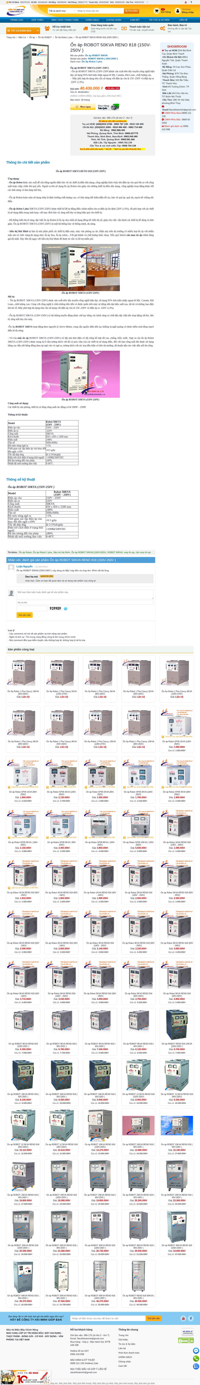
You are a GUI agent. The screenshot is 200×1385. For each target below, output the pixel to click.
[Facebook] (191, 2)
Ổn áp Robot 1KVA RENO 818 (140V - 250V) (177, 843)
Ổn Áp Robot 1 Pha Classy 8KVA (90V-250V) (23, 742)
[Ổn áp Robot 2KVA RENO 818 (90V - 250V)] (177, 874)
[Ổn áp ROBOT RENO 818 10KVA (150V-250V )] (177, 1025)
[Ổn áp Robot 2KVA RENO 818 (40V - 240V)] (61, 924)
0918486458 (42, 2)
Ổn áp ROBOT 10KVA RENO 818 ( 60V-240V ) (61, 1095)
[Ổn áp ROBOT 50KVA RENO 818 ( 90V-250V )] (61, 1277)
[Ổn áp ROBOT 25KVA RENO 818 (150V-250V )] (23, 1226)
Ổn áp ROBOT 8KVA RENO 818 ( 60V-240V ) (100, 1045)
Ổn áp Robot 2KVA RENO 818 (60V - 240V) (23, 944)
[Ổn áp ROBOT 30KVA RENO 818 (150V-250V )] (100, 1226)
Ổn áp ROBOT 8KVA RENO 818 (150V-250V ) (23, 1045)
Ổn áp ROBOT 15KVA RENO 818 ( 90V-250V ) (138, 1145)
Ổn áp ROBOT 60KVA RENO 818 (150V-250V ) (100, 1296)
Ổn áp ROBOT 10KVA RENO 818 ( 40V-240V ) (100, 1095)
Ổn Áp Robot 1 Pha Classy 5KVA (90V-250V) (100, 692)
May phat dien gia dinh (144, 1383)
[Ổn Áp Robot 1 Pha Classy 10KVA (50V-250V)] (23, 672)
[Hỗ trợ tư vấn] (196, 1358)
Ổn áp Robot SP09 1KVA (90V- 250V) (23, 793)
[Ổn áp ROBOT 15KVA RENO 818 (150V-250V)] (100, 1125)
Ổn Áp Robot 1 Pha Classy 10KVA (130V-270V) (100, 742)
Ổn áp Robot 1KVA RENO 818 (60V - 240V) (61, 893)
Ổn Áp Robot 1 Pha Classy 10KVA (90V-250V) (138, 742)
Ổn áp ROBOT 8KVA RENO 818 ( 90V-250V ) (61, 1045)
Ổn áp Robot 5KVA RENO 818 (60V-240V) (138, 994)
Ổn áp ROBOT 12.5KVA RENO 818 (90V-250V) (177, 1095)
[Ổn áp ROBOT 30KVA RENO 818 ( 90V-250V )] (138, 1226)
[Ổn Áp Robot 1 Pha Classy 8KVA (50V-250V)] (61, 722)
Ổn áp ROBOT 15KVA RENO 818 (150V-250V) (100, 1145)
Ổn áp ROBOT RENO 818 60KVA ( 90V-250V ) (138, 1296)
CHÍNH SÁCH (92, 20)
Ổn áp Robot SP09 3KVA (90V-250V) (177, 793)
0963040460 (104, 2)
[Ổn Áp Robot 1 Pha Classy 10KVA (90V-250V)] (138, 722)
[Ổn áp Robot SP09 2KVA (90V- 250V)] (100, 773)
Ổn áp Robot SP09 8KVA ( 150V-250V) (100, 843)
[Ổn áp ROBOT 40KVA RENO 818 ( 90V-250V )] (23, 1277)
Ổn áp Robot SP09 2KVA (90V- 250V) (100, 793)
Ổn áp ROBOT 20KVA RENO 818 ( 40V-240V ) (177, 1196)
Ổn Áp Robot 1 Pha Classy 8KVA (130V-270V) (177, 692)
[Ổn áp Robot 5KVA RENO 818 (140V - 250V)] (61, 974)
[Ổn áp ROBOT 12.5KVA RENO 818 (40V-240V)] (61, 1125)
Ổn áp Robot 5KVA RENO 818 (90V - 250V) (100, 994)
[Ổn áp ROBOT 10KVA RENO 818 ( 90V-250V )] (23, 1075)
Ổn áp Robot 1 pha (42, 552)
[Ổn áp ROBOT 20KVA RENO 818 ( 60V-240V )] (138, 1176)
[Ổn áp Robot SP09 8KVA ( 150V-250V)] (100, 823)
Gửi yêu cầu (154, 1318)
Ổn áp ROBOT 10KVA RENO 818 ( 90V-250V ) (23, 1095)
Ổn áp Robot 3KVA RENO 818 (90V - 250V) (138, 944)
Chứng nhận (113, 20)
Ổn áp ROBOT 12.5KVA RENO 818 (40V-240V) (62, 1145)
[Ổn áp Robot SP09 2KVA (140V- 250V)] (61, 773)
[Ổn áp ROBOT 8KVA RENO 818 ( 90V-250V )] (61, 1025)
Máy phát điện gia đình (103, 1383)
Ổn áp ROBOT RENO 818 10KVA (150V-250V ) (177, 1045)
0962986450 (62, 2)
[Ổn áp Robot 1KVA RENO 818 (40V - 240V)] (100, 874)
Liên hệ (183, 20)
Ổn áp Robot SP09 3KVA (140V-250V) (138, 793)
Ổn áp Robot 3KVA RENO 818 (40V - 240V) (23, 994)
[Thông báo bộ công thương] (188, 1332)
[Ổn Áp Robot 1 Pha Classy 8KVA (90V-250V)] (23, 722)
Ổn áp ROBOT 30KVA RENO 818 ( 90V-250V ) (138, 1246)
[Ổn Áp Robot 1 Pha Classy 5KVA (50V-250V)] (138, 672)
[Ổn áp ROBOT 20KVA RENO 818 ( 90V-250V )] (100, 1176)
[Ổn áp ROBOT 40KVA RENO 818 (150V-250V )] (177, 1226)
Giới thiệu (37, 20)
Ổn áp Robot (25, 552)
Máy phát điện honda (82, 1383)
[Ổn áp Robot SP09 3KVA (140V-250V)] (138, 773)
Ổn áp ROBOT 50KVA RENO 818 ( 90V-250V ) (61, 1296)
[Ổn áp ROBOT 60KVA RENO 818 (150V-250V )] (100, 1277)
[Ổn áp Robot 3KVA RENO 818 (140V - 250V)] (100, 924)
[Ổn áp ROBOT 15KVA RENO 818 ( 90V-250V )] (138, 1125)
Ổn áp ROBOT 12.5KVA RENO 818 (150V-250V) (138, 1095)
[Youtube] (186, 2)
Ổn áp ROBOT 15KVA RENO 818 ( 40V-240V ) (23, 1196)
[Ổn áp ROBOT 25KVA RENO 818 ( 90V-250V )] (61, 1226)
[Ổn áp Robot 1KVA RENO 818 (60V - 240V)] (61, 874)
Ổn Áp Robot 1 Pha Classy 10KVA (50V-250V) (23, 692)
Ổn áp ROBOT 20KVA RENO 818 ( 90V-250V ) (100, 1196)
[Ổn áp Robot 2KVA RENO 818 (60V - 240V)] (23, 924)
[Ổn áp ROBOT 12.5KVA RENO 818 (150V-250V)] (138, 1075)
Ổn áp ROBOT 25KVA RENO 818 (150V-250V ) (23, 1246)
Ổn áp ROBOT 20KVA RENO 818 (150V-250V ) (61, 1196)
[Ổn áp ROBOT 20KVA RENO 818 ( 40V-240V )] (177, 1176)
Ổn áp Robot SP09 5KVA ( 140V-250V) (23, 843)
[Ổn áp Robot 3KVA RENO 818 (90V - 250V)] (138, 924)
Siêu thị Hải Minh (61, 552)
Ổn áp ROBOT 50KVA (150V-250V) (88, 552)
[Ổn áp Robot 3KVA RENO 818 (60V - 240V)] (177, 924)
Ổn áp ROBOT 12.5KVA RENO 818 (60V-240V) (23, 1145)
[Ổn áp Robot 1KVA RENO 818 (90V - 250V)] (23, 874)
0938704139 (139, 2)
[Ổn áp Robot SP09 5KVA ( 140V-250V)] (23, 823)
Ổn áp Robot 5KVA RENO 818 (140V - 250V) (61, 994)
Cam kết (135, 20)
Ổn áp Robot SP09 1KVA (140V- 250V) (176, 742)
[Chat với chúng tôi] (196, 1366)
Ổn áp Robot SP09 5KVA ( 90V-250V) (61, 843)
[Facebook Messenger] (196, 1351)
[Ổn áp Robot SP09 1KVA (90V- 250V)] (23, 773)
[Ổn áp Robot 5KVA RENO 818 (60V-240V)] (138, 974)
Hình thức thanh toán (64, 20)
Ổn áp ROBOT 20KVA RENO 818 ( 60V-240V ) (138, 1196)
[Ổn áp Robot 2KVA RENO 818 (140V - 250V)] (138, 874)
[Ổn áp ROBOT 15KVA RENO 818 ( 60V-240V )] (177, 1125)
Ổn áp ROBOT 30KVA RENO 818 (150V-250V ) (100, 1246)
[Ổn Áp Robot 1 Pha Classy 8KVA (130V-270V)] (177, 672)
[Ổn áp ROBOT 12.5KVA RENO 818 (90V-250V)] (177, 1075)
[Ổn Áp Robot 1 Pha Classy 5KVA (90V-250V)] (100, 672)
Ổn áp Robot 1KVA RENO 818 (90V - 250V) (23, 893)
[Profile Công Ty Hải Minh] (26, 1377)
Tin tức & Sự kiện (159, 20)
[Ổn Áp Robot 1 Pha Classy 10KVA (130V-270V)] (100, 722)
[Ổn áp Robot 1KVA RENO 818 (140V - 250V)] (177, 823)
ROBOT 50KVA (115, 552)
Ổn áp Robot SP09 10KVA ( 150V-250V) (138, 843)
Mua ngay (85, 106)
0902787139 (25, 2)
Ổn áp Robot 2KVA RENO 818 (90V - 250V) (177, 893)
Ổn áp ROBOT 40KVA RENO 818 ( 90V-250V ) (23, 1296)
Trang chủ (16, 20)
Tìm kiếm (133, 11)
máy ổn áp (129, 552)
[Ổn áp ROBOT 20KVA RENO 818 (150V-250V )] (61, 1176)
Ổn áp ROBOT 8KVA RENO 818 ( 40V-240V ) (138, 1045)
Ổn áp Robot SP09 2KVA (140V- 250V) (61, 793)
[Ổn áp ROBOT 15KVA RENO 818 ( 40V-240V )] (23, 1176)
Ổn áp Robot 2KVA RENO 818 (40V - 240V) (61, 944)
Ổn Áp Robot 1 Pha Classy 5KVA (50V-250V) (138, 692)
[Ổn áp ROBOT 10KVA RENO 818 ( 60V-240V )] (61, 1075)
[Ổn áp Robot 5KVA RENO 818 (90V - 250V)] (100, 974)
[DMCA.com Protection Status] (186, 1340)
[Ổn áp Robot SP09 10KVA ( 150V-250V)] (138, 823)
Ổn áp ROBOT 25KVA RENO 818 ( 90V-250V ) (61, 1246)
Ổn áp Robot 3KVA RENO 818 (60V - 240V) (177, 944)
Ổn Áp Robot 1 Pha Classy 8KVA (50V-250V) (61, 742)
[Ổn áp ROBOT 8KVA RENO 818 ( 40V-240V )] (138, 1025)
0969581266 (120, 2)
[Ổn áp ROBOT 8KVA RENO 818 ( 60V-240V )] (100, 1025)
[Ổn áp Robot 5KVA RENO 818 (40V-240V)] (177, 974)
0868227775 (82, 2)
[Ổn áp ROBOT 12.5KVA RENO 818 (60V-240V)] (23, 1125)
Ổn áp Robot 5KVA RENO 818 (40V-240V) (177, 994)
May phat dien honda (123, 1383)
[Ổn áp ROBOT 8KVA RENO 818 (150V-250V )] (23, 1025)
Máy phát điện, (65, 1383)
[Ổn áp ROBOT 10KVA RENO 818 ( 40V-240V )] (100, 1075)
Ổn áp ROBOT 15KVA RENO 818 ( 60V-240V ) (177, 1145)
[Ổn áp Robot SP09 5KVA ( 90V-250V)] (61, 823)
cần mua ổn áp (143, 552)
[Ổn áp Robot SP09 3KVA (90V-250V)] (177, 773)
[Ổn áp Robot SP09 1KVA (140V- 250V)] (177, 722)
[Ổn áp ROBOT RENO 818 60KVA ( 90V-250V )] (138, 1277)
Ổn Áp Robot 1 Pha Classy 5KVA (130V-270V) (61, 692)
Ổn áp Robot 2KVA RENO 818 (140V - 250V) (138, 893)
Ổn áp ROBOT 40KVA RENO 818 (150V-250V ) (177, 1246)
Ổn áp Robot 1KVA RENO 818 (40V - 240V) (100, 893)
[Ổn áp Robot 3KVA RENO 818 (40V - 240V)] (23, 974)
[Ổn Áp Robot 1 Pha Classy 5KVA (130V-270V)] (61, 672)
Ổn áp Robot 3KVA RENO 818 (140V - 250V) (100, 944)
